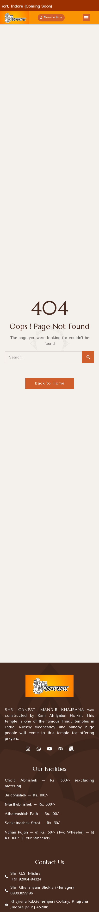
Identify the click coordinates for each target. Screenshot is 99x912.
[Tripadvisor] (60, 748)
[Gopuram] (71, 748)
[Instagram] (27, 748)
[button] (86, 17)
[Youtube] (49, 748)
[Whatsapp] (38, 748)
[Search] (88, 357)
